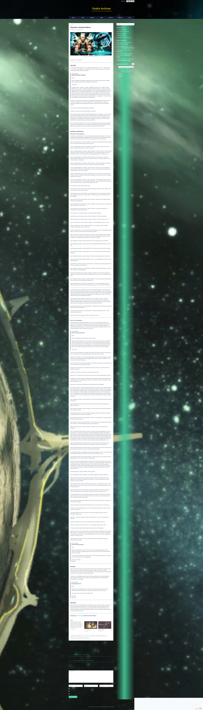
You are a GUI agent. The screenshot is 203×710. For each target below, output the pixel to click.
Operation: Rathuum (73, 644)
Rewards (121, 73)
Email (85, 685)
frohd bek (102, 635)
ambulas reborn (78, 635)
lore (106, 635)
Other (129, 17)
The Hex (126, 44)
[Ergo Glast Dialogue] (90, 625)
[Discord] (127, 1)
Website (101, 685)
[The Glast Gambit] (104, 625)
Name (70, 685)
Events (82, 17)
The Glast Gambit (101, 629)
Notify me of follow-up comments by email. (79, 691)
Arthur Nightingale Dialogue (128, 47)
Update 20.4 (101, 67)
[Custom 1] (133, 1)
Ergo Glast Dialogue (87, 629)
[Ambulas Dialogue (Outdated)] (77, 625)
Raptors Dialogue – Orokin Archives (123, 50)
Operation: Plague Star (108, 644)
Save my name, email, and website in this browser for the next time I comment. (85, 688)
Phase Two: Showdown (126, 71)
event (85, 67)
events (97, 635)
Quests (73, 17)
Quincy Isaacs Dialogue (121, 33)
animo (84, 635)
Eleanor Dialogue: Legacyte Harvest (124, 37)
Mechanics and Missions (124, 68)
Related (120, 76)
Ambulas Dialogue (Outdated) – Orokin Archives (83, 660)
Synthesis (111, 17)
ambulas (72, 635)
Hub (77, 615)
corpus (87, 635)
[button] (198, 708)
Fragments (120, 17)
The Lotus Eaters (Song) (121, 29)
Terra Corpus (119, 51)
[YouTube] (129, 1)
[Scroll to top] (199, 706)
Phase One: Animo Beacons (126, 70)
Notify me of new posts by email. (77, 693)
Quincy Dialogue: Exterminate (122, 31)
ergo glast (92, 635)
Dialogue (92, 17)
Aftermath (121, 75)
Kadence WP (112, 706)
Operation (121, 66)
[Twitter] (131, 1)
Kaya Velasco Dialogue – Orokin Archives (125, 58)
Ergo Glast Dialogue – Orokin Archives (81, 654)
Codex (101, 17)
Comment (71, 671)
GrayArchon (73, 29)
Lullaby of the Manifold (121, 35)
